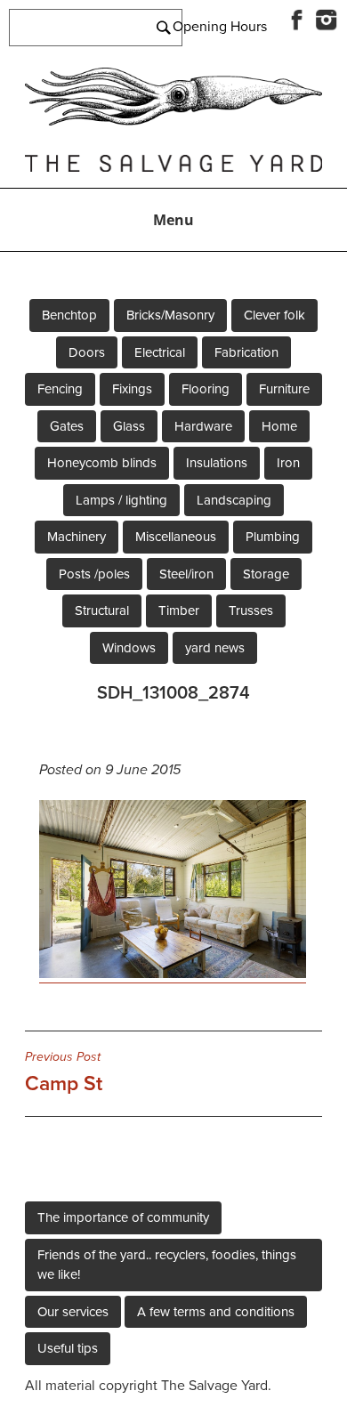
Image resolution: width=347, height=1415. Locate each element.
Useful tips (67, 1348)
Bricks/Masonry (170, 315)
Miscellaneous (175, 537)
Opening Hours (220, 27)
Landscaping (234, 500)
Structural (102, 610)
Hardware (203, 426)
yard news (215, 648)
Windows (129, 648)
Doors (87, 352)
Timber (178, 610)
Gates (67, 426)
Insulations (216, 463)
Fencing (60, 389)
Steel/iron (186, 574)
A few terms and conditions (216, 1312)
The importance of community (123, 1217)
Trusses (251, 610)
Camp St (63, 1072)
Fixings (132, 389)
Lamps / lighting (121, 500)
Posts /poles (94, 574)
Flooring (206, 389)
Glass (129, 426)
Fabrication (246, 352)
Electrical (159, 352)
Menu (173, 220)
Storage (266, 574)
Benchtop (69, 315)
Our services (73, 1312)
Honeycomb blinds (102, 463)
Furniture (284, 389)
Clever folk (274, 315)
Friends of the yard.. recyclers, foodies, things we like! (166, 1265)
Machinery (76, 537)
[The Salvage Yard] (173, 121)
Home (279, 426)
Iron (288, 463)
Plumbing (273, 537)
